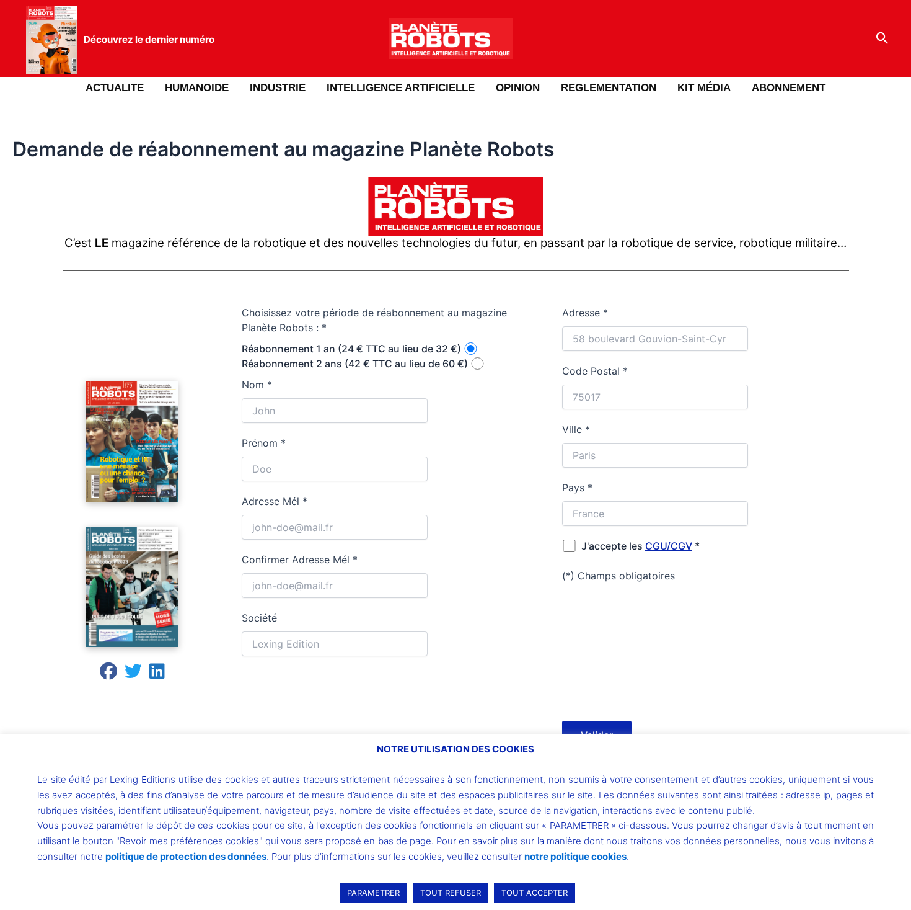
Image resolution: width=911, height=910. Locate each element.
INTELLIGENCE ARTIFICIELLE (401, 88)
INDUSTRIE (278, 88)
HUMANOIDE (197, 88)
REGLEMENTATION (608, 88)
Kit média (704, 88)
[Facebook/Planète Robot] (108, 673)
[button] (882, 38)
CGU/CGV (668, 546)
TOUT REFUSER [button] (450, 893)
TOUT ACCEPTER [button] (534, 893)
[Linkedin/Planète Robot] (157, 673)
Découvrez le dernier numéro (149, 39)
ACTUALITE (115, 88)
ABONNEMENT (788, 88)
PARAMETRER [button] (373, 893)
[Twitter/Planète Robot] (133, 673)
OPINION (518, 88)
